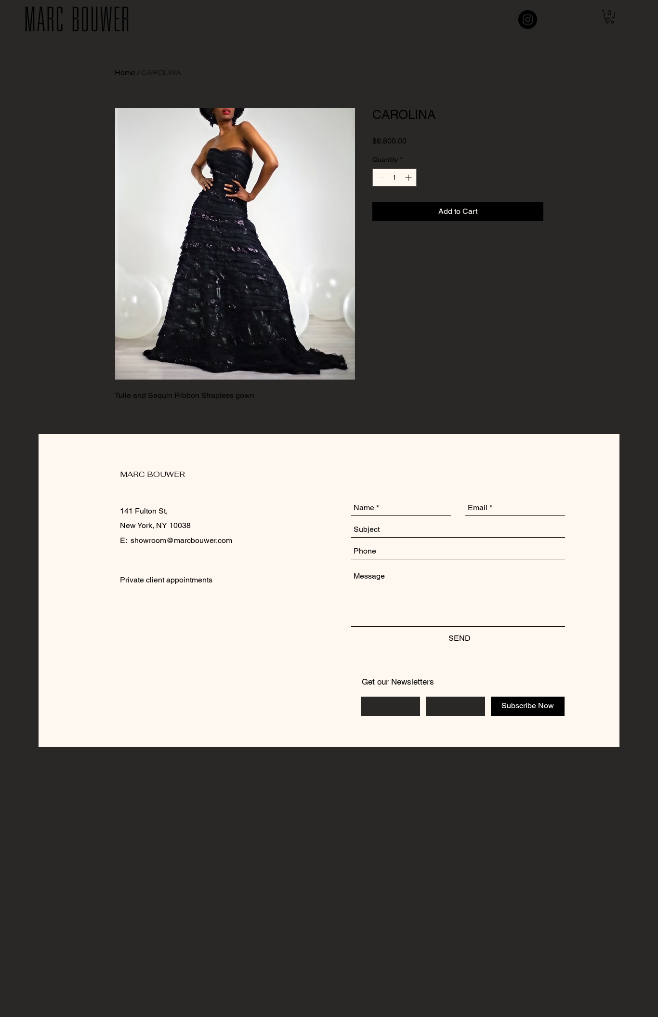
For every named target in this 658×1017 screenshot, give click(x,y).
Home (125, 72)
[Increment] (409, 177)
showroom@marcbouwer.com (181, 540)
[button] (610, 17)
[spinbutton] (394, 177)
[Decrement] (380, 177)
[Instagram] (527, 19)
